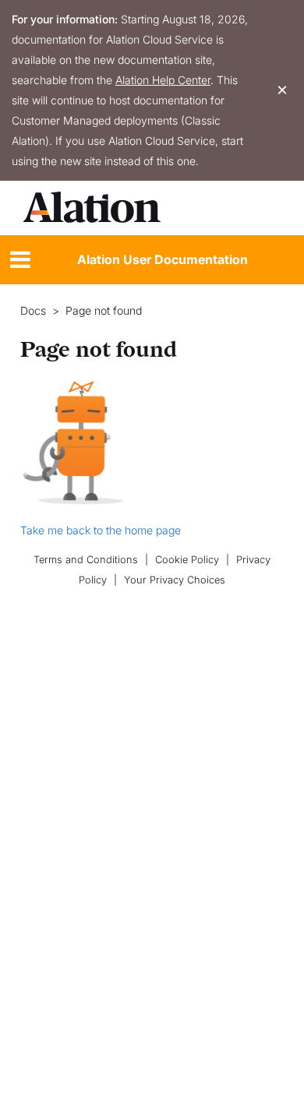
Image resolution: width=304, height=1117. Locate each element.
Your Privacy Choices (174, 580)
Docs (33, 311)
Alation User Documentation (162, 259)
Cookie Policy (187, 560)
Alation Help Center (162, 79)
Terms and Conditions (86, 560)
